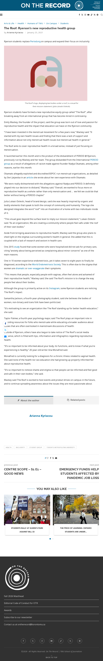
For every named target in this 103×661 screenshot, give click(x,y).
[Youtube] (88, 15)
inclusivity (20, 447)
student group (35, 447)
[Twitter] (82, 15)
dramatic (20, 268)
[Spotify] (97, 15)
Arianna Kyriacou (15, 32)
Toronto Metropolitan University (61, 447)
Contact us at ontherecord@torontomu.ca (24, 624)
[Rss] (94, 15)
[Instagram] (85, 15)
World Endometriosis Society (46, 264)
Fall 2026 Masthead (14, 596)
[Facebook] (79, 15)
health (8, 447)
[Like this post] (47, 458)
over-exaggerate (36, 268)
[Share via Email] (5, 336)
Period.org (35, 41)
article (30, 177)
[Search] (101, 15)
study (17, 246)
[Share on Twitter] (5, 330)
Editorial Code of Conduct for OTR (21, 603)
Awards (8, 610)
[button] (7, 517)
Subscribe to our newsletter (18, 617)
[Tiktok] (92, 15)
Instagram (54, 288)
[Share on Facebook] (5, 323)
